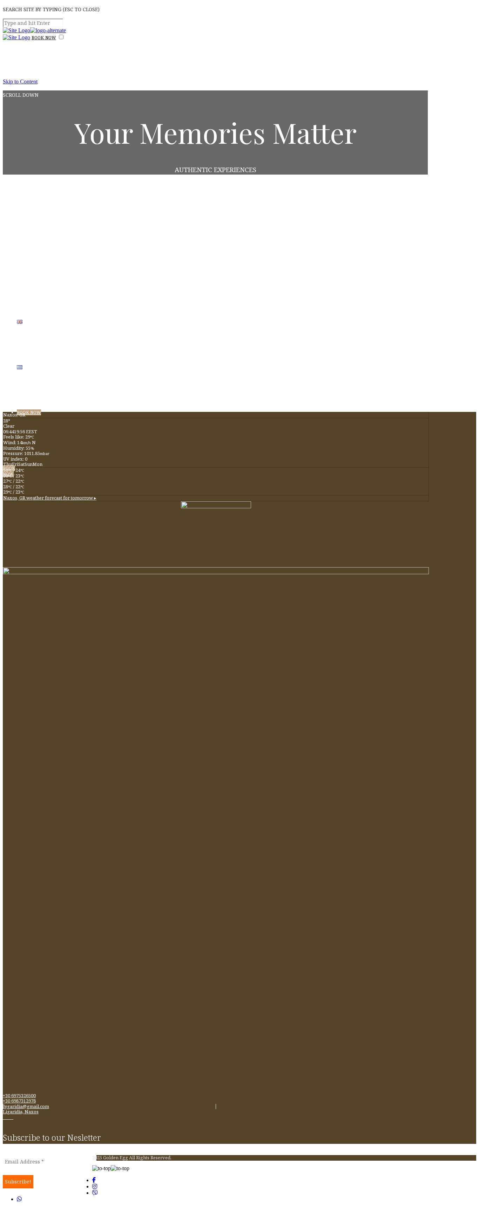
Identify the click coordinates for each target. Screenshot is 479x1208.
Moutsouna (48, 207)
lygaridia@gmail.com (26, 1106)
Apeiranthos (50, 393)
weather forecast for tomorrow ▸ (49, 498)
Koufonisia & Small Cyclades (96, 346)
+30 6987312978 (19, 1101)
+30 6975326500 (19, 1095)
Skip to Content (20, 81)
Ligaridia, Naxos (21, 1111)
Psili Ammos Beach (69, 253)
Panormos (45, 300)
